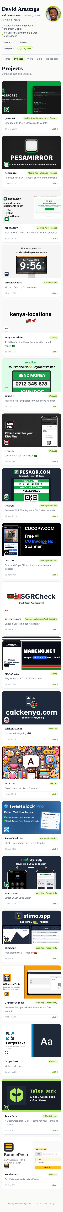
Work (30, 58)
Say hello (26, 48)
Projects (18, 58)
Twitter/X (9, 42)
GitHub (24, 42)
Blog (39, 58)
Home (7, 58)
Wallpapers (52, 58)
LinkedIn (9, 48)
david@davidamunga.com (20, 1203)
